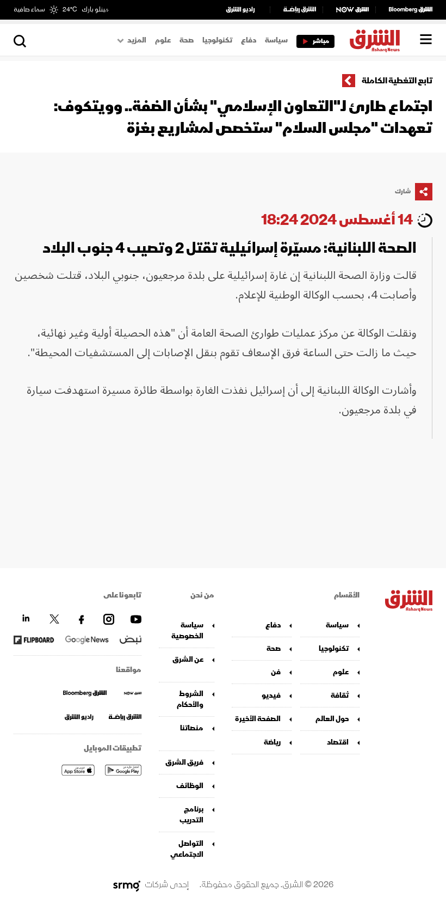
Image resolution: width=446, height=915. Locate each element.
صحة (186, 40)
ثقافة (340, 695)
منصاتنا (191, 728)
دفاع (248, 40)
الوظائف (189, 785)
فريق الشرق (184, 762)
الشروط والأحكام (190, 699)
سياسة (276, 40)
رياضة (272, 742)
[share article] (423, 191)
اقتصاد (338, 742)
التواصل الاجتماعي (186, 849)
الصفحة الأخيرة (258, 718)
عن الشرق (187, 659)
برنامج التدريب (191, 814)
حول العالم (332, 718)
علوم (163, 40)
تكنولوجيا (217, 40)
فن (276, 672)
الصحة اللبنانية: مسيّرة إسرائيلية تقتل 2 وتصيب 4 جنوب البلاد (229, 248)
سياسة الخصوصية (187, 630)
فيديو (271, 695)
